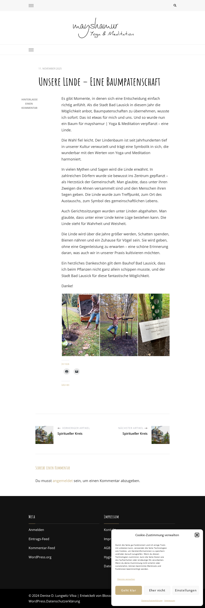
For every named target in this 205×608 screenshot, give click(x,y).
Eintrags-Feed (39, 539)
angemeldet (63, 480)
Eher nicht (157, 590)
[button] (197, 535)
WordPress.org (40, 557)
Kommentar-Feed (42, 548)
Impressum (169, 600)
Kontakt (110, 530)
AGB (107, 548)
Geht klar (128, 590)
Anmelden (36, 530)
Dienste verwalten (126, 579)
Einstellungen (186, 590)
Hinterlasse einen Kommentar (29, 104)
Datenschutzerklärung (151, 600)
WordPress (37, 601)
